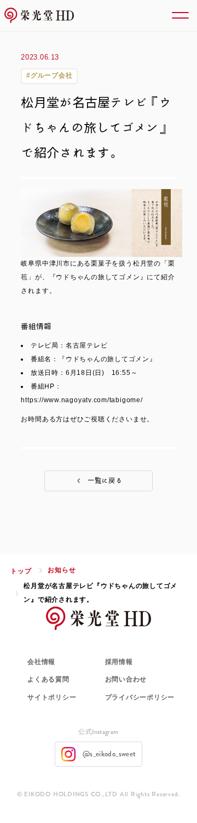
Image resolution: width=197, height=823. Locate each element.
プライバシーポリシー (140, 697)
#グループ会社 (49, 75)
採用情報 (119, 662)
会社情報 (41, 662)
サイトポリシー (51, 697)
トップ (20, 571)
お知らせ (62, 570)
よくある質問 (48, 679)
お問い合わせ (126, 679)
